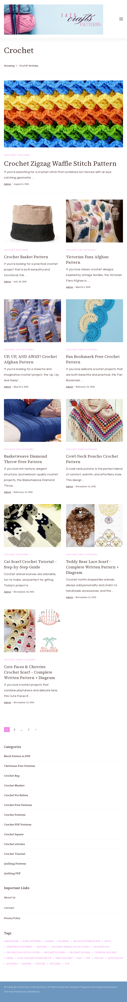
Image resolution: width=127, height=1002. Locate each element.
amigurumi (11, 941)
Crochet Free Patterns (81, 349)
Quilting (12, 964)
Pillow (99, 958)
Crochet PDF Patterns (81, 250)
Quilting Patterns (15, 863)
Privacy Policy (12, 918)
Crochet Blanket (14, 785)
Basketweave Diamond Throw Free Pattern (25, 458)
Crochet (41, 947)
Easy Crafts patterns (35, 987)
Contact (9, 908)
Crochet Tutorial (14, 854)
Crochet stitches (17, 155)
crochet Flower (54, 952)
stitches (55, 964)
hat (79, 958)
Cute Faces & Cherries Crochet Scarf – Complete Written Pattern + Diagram (29, 672)
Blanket (63, 941)
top (67, 964)
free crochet (64, 958)
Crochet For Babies (16, 795)
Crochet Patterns (16, 250)
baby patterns (32, 941)
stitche (40, 964)
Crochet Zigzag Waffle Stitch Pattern (60, 163)
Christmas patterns (19, 947)
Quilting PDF (12, 873)
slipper (26, 964)
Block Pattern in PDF (17, 756)
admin (7, 184)
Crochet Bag (12, 775)
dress (9, 958)
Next (35, 729)
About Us (9, 897)
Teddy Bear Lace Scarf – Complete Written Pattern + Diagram (92, 567)
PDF (88, 958)
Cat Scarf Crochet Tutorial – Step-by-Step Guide (30, 564)
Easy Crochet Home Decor (34, 958)
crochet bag (101, 947)
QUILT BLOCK (115, 958)
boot (108, 941)
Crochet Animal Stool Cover (70, 947)
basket (49, 941)
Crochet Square (14, 834)
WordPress (34, 992)
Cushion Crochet (105, 952)
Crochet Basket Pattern (26, 257)
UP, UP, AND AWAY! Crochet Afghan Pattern (30, 359)
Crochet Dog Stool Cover (23, 952)
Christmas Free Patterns (19, 766)
